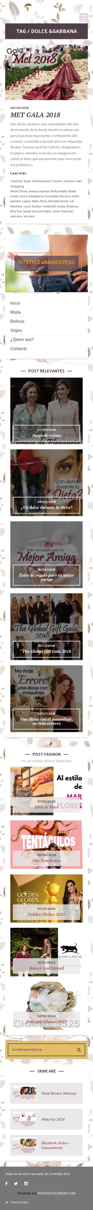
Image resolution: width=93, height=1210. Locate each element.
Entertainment (42, 181)
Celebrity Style (20, 181)
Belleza (17, 321)
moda (61, 206)
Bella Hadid (59, 191)
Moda (15, 312)
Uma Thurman (63, 211)
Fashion (69, 181)
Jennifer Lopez (20, 201)
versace (29, 216)
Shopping (17, 186)
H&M (75, 196)
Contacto (18, 348)
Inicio (15, 303)
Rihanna (72, 206)
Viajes (16, 330)
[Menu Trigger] (83, 17)
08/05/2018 (19, 108)
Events (58, 181)
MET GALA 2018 (35, 114)
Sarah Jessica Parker (37, 211)
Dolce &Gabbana (32, 196)
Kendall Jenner (58, 201)
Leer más (18, 173)
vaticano (16, 216)
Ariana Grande (39, 191)
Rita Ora (16, 211)
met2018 (49, 206)
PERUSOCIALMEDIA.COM (56, 1193)
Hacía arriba (19, 1202)
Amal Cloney (19, 191)
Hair (79, 181)
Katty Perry (39, 201)
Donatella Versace (58, 196)
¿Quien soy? (22, 339)
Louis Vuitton (33, 206)
